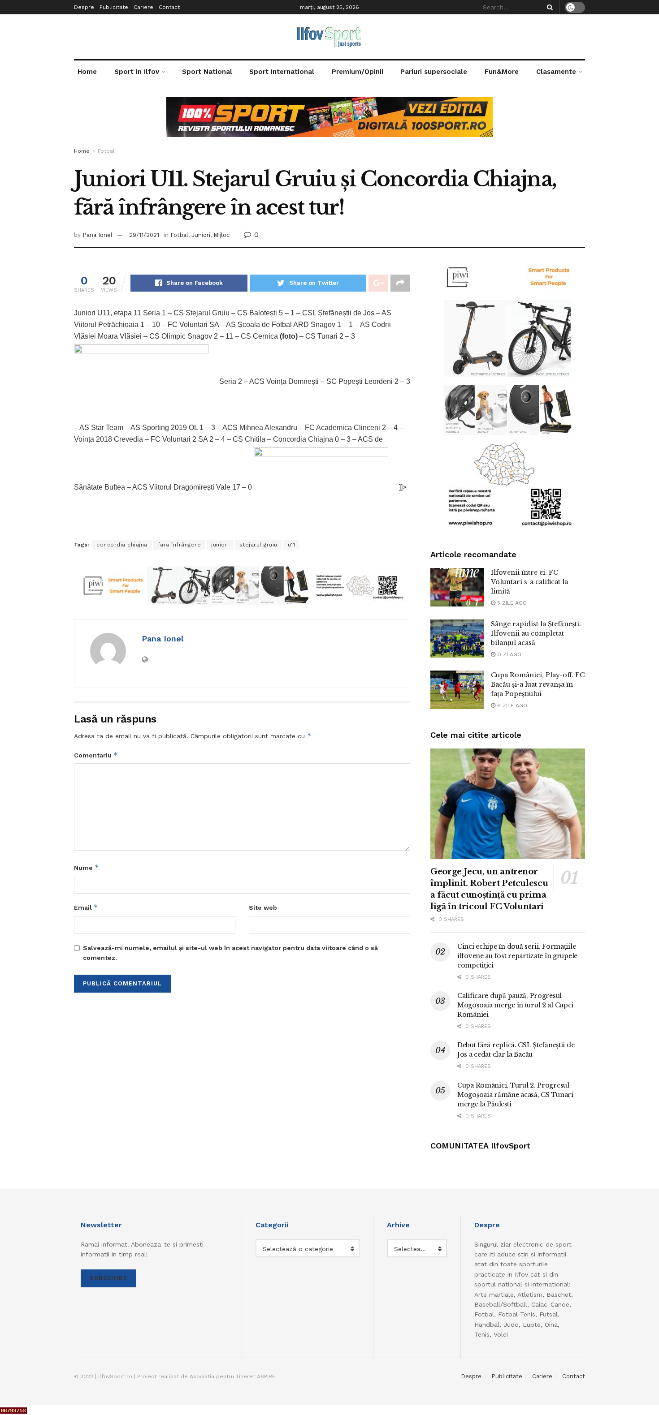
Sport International (281, 72)
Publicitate (114, 7)
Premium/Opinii (357, 72)
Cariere (143, 7)
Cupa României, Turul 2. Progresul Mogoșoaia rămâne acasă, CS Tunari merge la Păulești (515, 1094)
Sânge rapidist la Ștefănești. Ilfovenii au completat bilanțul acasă (536, 633)
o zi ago (508, 654)
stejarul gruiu (258, 545)
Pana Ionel (97, 235)
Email (86, 907)
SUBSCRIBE (108, 1278)
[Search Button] (548, 7)
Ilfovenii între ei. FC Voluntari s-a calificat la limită (529, 581)
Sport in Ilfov (136, 72)
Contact (169, 7)
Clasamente (556, 72)
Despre (84, 7)
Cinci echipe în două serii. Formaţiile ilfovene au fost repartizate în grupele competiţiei (517, 955)
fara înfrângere (179, 545)
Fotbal (106, 151)
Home (87, 72)
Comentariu (96, 755)
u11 (291, 545)
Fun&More (502, 72)
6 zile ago (511, 705)
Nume (86, 867)
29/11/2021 (144, 235)
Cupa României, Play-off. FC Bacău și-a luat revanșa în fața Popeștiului (538, 684)
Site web (263, 907)
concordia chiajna (121, 545)
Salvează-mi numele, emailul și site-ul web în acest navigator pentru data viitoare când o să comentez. (230, 952)
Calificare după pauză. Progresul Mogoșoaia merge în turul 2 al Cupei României (515, 1005)
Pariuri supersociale (433, 72)
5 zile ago (511, 603)
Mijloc (221, 235)
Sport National (207, 72)
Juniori (200, 235)
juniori (220, 545)
